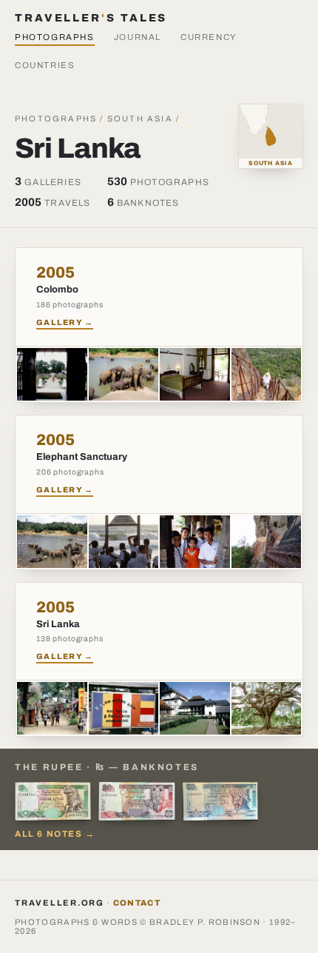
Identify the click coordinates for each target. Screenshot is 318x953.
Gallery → (64, 322)
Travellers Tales (91, 18)
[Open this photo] (52, 374)
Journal (137, 37)
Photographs (55, 37)
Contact (136, 902)
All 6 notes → (55, 833)
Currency (208, 37)
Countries (45, 65)
